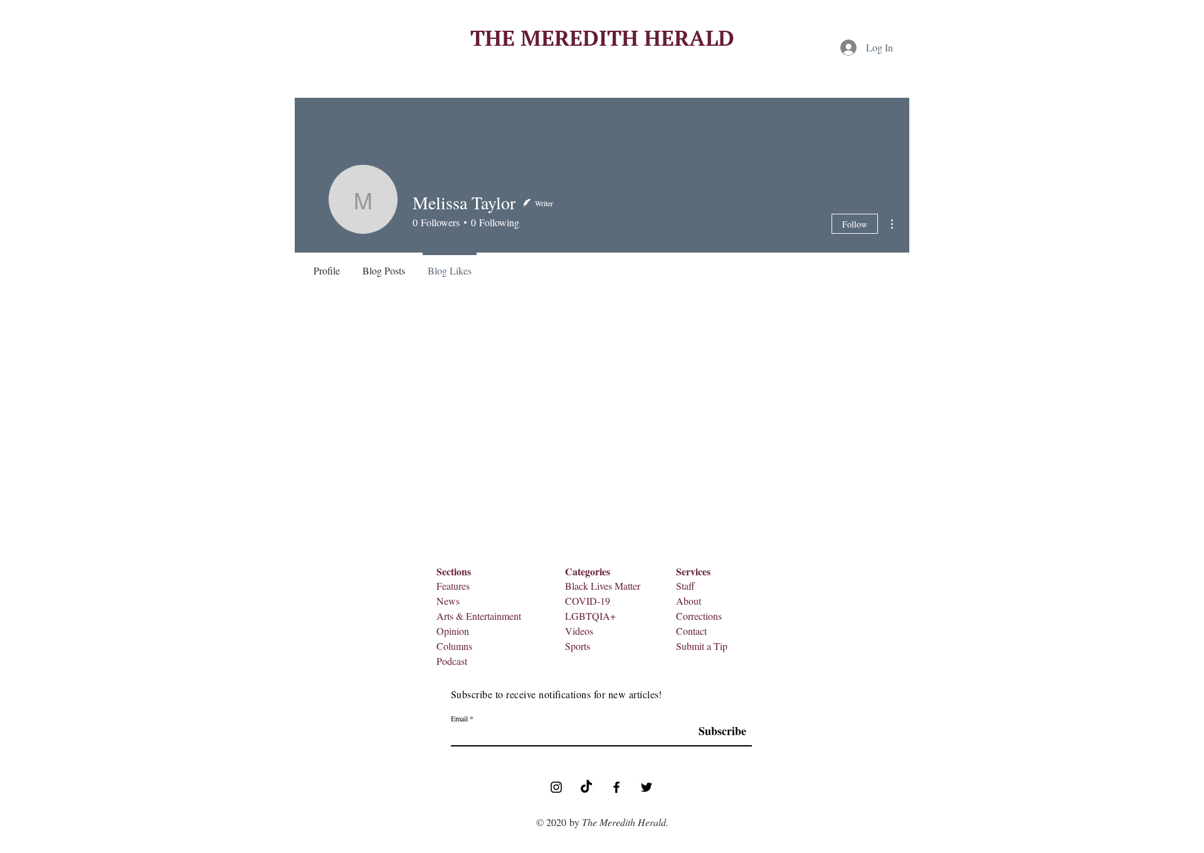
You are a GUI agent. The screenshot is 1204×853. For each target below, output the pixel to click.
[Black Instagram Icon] (556, 787)
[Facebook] (616, 787)
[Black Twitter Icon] (646, 787)
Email (459, 718)
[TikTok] (586, 787)
